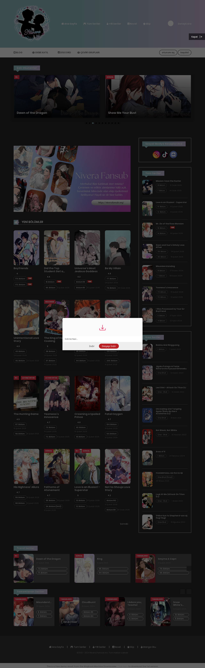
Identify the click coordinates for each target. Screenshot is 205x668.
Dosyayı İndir (109, 346)
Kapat (194, 36)
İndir (91, 346)
